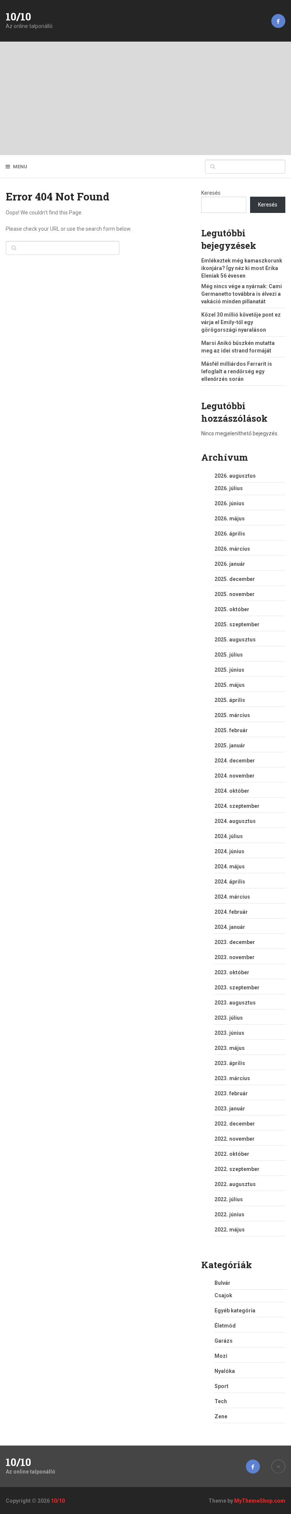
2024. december (234, 761)
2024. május (229, 866)
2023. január (229, 1109)
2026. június (229, 503)
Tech (220, 1401)
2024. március (232, 897)
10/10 (18, 16)
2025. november (234, 594)
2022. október (231, 1154)
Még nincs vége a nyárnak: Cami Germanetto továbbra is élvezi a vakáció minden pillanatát (241, 293)
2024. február (231, 912)
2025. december (234, 579)
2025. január (229, 745)
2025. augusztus (235, 640)
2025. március (232, 715)
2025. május (229, 685)
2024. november (234, 776)
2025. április (229, 700)
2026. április (229, 534)
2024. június (229, 851)
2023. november (234, 957)
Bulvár (222, 1283)
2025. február (231, 730)
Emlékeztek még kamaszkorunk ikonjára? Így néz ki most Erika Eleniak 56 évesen (241, 268)
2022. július (228, 1199)
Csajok (223, 1295)
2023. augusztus (235, 1003)
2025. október (231, 609)
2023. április (229, 1063)
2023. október (231, 972)
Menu (20, 166)
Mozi (220, 1356)
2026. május (229, 519)
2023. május (229, 1048)
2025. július (228, 655)
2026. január (229, 564)
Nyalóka (224, 1371)
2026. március (232, 549)
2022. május (229, 1230)
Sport (221, 1386)
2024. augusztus (235, 821)
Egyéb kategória (234, 1310)
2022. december (234, 1124)
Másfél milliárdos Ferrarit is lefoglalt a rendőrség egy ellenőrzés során (236, 371)
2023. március (232, 1078)
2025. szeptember (237, 624)
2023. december (234, 942)
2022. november (234, 1139)
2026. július (228, 488)
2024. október (231, 791)
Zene (220, 1416)
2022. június (229, 1214)
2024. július (228, 836)
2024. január (229, 927)
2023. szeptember (237, 987)
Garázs (223, 1341)
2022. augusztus (235, 1184)
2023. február (231, 1093)
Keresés (211, 193)
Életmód (225, 1326)
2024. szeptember (237, 806)
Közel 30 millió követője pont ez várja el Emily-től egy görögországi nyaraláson (241, 322)
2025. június (229, 670)
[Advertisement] (145, 98)
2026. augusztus (235, 476)
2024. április (229, 882)
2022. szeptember (237, 1169)
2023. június (229, 1033)
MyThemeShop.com (259, 1501)
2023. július (228, 1018)
